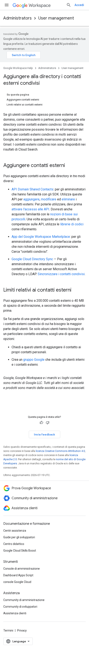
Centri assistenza (14, 530)
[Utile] (41, 422)
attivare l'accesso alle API (30, 209)
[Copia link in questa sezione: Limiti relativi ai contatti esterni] (75, 290)
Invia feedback (44, 434)
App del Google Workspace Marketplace (41, 237)
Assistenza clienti (14, 613)
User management (56, 18)
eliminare (68, 199)
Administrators (17, 18)
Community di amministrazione (23, 600)
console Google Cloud (17, 582)
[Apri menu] (6, 5)
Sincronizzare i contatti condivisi (61, 274)
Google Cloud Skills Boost (19, 550)
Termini (8, 630)
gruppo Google (33, 360)
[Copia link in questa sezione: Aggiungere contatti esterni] (69, 165)
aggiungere (31, 199)
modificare (48, 199)
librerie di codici (71, 224)
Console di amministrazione (21, 568)
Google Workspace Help (18, 68)
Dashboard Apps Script (18, 575)
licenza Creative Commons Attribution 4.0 (60, 451)
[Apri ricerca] (68, 4)
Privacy (22, 630)
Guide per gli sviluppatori (19, 537)
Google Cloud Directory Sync (32, 259)
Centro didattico (13, 544)
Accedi (79, 5)
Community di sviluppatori (20, 606)
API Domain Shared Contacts (32, 189)
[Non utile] (47, 422)
